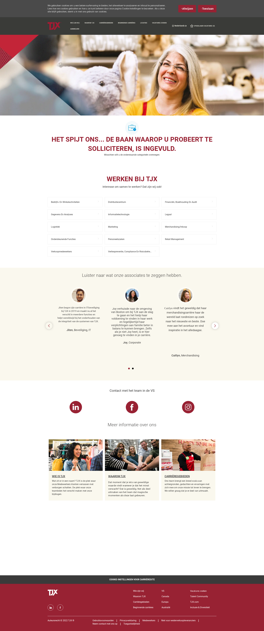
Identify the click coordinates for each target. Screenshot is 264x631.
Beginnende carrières (126, 23)
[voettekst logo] (53, 592)
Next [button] (215, 325)
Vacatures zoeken (159, 23)
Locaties (143, 23)
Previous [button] (49, 325)
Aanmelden (74, 29)
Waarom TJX (89, 23)
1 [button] (129, 368)
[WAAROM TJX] (132, 470)
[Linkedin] (51, 607)
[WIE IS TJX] (76, 470)
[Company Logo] (58, 26)
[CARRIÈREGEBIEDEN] (188, 470)
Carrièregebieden (106, 23)
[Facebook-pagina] (60, 607)
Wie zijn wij (75, 23)
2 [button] (133, 368)
